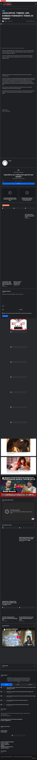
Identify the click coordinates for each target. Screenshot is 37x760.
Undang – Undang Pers (5, 744)
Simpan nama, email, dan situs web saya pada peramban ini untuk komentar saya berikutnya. (17, 313)
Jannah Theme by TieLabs (18, 756)
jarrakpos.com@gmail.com (7, 715)
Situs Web (20, 309)
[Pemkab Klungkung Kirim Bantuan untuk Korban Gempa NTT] (10, 611)
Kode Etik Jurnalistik (4, 743)
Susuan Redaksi (4, 731)
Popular (6, 684)
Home (4, 8)
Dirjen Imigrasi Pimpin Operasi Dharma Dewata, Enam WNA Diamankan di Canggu (29, 216)
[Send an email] (6, 21)
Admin (5, 21)
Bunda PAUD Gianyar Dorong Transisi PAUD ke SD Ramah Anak (26, 618)
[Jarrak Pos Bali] (7, 3)
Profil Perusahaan (4, 730)
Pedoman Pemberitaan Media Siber (7, 741)
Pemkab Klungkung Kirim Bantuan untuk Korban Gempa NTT (9, 618)
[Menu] (1, 4)
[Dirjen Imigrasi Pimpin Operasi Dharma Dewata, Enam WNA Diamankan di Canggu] (30, 210)
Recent (18, 684)
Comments (30, 684)
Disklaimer (3, 745)
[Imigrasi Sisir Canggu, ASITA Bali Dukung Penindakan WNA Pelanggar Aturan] (18, 244)
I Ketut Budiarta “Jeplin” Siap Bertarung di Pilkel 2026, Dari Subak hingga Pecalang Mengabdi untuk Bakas (7, 283)
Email (3, 309)
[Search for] (35, 4)
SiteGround (30, 756)
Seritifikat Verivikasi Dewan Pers (7, 746)
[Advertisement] (18, 67)
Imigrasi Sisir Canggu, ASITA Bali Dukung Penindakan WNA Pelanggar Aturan (18, 283)
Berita (6, 8)
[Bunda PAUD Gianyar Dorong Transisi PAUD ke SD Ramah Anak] (27, 611)
